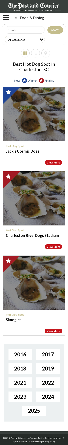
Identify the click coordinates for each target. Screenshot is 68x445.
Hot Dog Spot (15, 146)
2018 (20, 368)
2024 (48, 396)
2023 (20, 396)
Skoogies (13, 319)
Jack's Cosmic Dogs (22, 151)
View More (53, 162)
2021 (20, 382)
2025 (34, 410)
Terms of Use (35, 441)
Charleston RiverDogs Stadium (32, 235)
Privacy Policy (48, 441)
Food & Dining (32, 17)
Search (55, 29)
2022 (48, 382)
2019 (48, 368)
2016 (20, 354)
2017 (48, 354)
